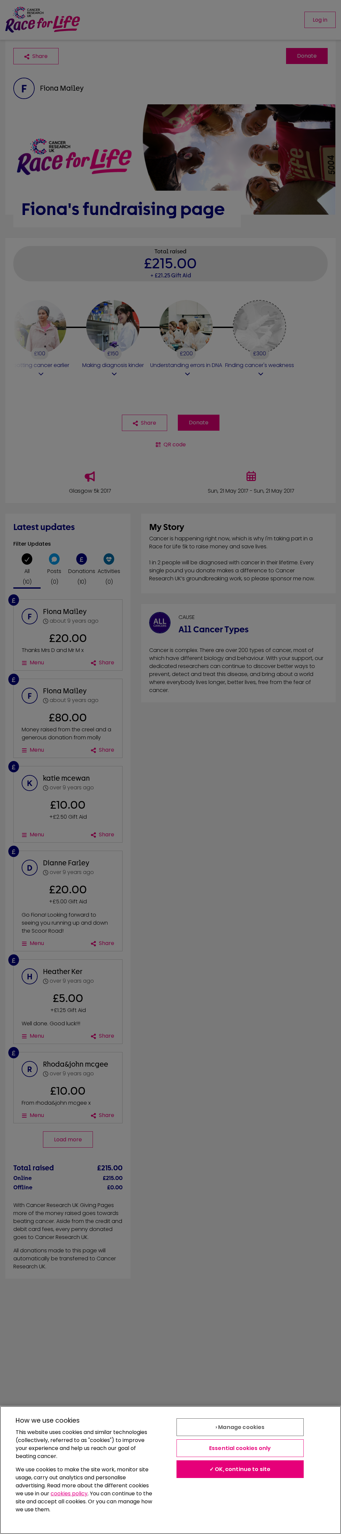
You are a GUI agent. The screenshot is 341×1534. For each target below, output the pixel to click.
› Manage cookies (240, 1427)
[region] (170, 1470)
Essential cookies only (240, 1448)
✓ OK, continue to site (240, 1469)
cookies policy (69, 1493)
